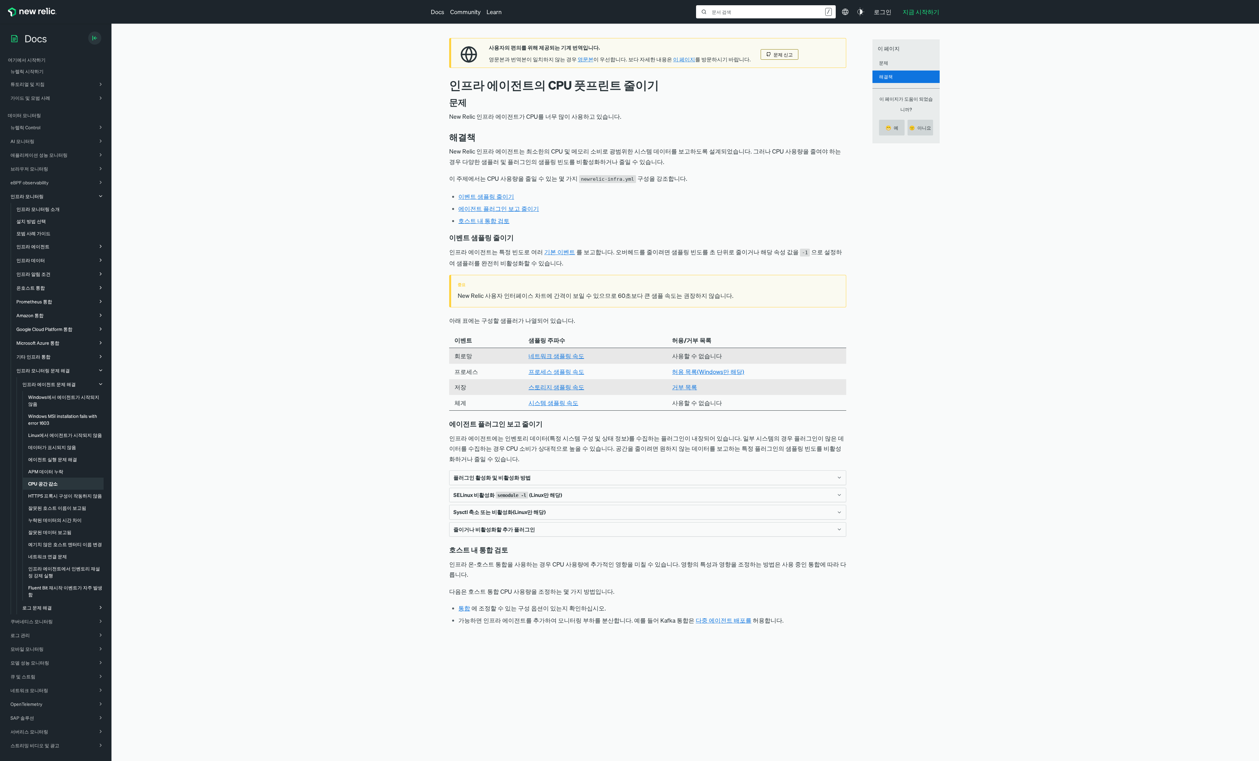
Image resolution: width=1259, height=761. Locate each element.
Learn (494, 11)
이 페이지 (684, 59)
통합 (464, 608)
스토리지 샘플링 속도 (556, 387)
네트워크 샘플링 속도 (556, 356)
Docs (437, 11)
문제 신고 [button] (783, 54)
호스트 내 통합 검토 (484, 220)
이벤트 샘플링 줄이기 (486, 196)
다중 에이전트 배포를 (723, 620)
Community (465, 11)
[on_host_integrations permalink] (513, 550)
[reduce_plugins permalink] (547, 424)
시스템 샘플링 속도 (553, 402)
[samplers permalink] (518, 237)
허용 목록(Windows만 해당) (708, 371)
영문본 (585, 59)
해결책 (886, 76)
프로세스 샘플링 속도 (556, 371)
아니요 (920, 128)
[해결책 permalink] (479, 137)
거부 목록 (684, 387)
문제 (883, 63)
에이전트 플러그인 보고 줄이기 (498, 208)
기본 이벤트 (559, 252)
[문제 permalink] (470, 102)
